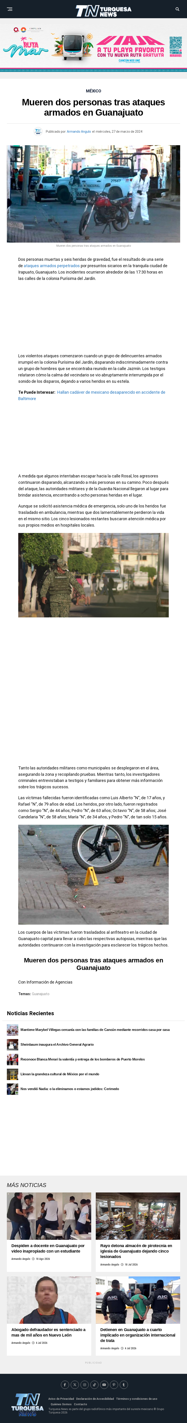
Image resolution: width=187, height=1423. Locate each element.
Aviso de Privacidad (61, 1398)
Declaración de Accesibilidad (95, 1398)
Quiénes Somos (61, 1404)
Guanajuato (40, 994)
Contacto (80, 1404)
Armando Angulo (79, 131)
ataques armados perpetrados (52, 265)
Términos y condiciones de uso (136, 1398)
